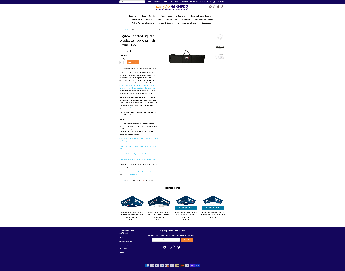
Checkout (221, 2)
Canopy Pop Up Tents (203, 19)
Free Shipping (123, 245)
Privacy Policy (123, 248)
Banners (132, 16)
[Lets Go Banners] (172, 8)
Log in (202, 2)
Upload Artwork (181, 2)
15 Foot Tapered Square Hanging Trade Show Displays (144, 171)
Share (133, 180)
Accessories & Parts (187, 23)
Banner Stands (148, 16)
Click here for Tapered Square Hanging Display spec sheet (138, 154)
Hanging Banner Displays (201, 16)
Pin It (140, 180)
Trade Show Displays (141, 19)
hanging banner (133, 174)
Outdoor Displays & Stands (178, 19)
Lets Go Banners (164, 261)
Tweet (126, 180)
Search (121, 237)
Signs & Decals (166, 23)
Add (146, 180)
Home (150, 2)
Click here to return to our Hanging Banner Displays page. (137, 159)
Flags (158, 19)
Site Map (122, 252)
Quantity (122, 59)
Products (158, 2)
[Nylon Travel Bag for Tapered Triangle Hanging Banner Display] (186, 56)
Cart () (212, 2)
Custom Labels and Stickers (172, 16)
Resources (206, 23)
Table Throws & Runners (143, 23)
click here (133, 108)
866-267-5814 (194, 2)
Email (152, 180)
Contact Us (168, 2)
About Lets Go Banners (126, 241)
